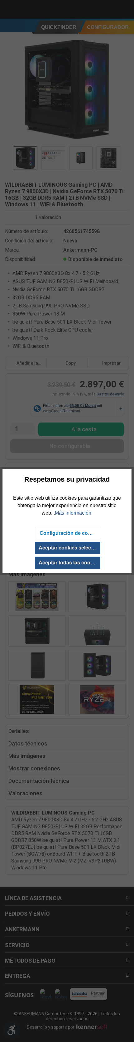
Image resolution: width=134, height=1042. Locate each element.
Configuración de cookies (70, 533)
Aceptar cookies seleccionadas (69, 547)
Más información (73, 513)
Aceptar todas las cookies (69, 562)
